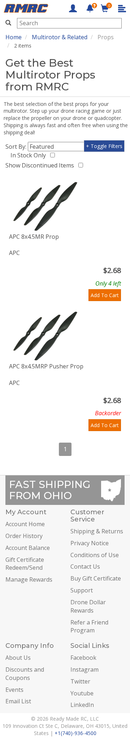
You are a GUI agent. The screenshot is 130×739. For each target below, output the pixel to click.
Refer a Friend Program (89, 626)
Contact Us (85, 566)
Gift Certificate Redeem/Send (24, 564)
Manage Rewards (28, 579)
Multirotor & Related (59, 37)
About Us (18, 658)
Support (81, 590)
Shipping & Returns (96, 531)
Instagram (84, 669)
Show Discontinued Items (41, 165)
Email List (18, 701)
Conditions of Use (94, 555)
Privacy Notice (89, 543)
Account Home (25, 524)
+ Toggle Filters (104, 146)
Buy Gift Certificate (95, 578)
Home (13, 37)
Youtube (82, 693)
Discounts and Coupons (24, 674)
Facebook (83, 658)
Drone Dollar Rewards (88, 606)
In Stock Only (29, 155)
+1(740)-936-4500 (75, 733)
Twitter (80, 681)
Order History (24, 536)
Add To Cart (105, 295)
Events (14, 690)
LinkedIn (82, 705)
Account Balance (27, 548)
